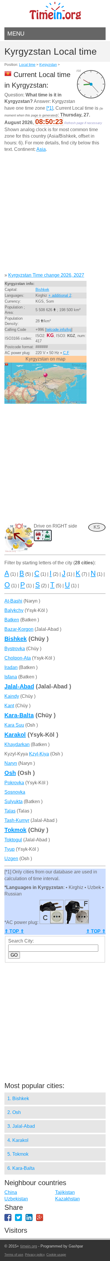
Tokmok (15, 830)
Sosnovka (14, 792)
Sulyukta (13, 801)
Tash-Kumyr (16, 820)
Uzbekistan (16, 1198)
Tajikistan (65, 1192)
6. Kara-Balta (21, 1168)
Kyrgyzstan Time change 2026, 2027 (46, 275)
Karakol (15, 734)
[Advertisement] (55, 214)
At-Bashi (13, 600)
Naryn (10, 763)
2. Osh (14, 1112)
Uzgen (11, 858)
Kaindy (11, 696)
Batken (11, 619)
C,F (66, 353)
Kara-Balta (19, 715)
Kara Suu (14, 725)
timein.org (28, 1246)
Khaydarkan (17, 744)
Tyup (9, 849)
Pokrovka (14, 782)
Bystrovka (14, 648)
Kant (9, 705)
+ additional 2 (59, 295)
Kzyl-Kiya (39, 753)
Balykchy (13, 610)
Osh (10, 773)
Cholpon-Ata (17, 657)
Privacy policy (35, 1254)
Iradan (11, 667)
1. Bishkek (18, 1098)
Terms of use (13, 1254)
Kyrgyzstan (48, 65)
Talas (10, 810)
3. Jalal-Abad (21, 1126)
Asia (41, 149)
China (10, 1192)
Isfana (10, 676)
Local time (27, 65)
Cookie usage (56, 1254)
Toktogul (13, 839)
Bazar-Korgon (18, 629)
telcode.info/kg (58, 329)
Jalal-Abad (19, 686)
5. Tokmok (17, 1154)
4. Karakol (17, 1140)
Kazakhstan (67, 1198)
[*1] (49, 108)
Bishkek (42, 289)
